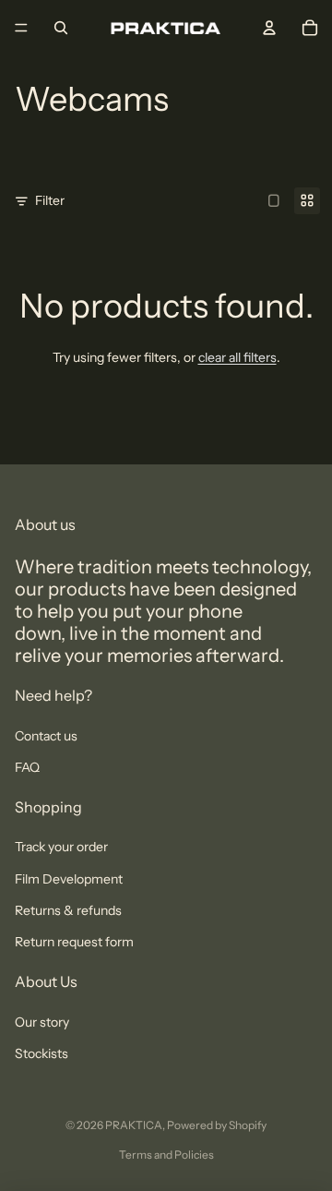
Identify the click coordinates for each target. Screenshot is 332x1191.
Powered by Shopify (217, 1125)
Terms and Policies (166, 1154)
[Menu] (21, 27)
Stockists (41, 1053)
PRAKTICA (133, 1125)
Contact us (46, 736)
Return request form (74, 941)
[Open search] (61, 27)
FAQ (27, 767)
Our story (42, 1022)
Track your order (61, 846)
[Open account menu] (269, 27)
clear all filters (237, 357)
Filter (50, 200)
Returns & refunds (68, 910)
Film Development (69, 879)
